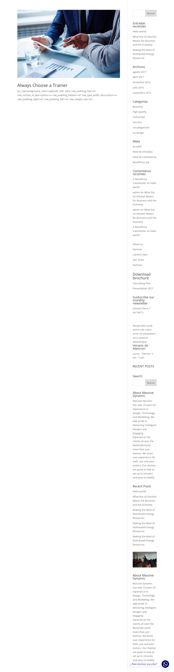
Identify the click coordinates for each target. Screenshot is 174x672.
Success (137, 122)
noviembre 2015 (142, 92)
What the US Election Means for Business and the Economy (144, 40)
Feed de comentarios (144, 157)
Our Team (138, 259)
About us (138, 244)
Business (138, 106)
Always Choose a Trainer (42, 85)
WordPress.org (141, 162)
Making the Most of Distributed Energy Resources (144, 54)
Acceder (137, 146)
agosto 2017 (139, 72)
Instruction (139, 117)
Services (137, 249)
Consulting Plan (142, 283)
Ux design (138, 132)
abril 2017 (138, 77)
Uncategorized (141, 127)
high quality (139, 111)
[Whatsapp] (165, 664)
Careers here (140, 254)
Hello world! (139, 31)
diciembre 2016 (141, 82)
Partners (137, 265)
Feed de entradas (143, 151)
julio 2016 (138, 87)
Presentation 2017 (143, 288)
